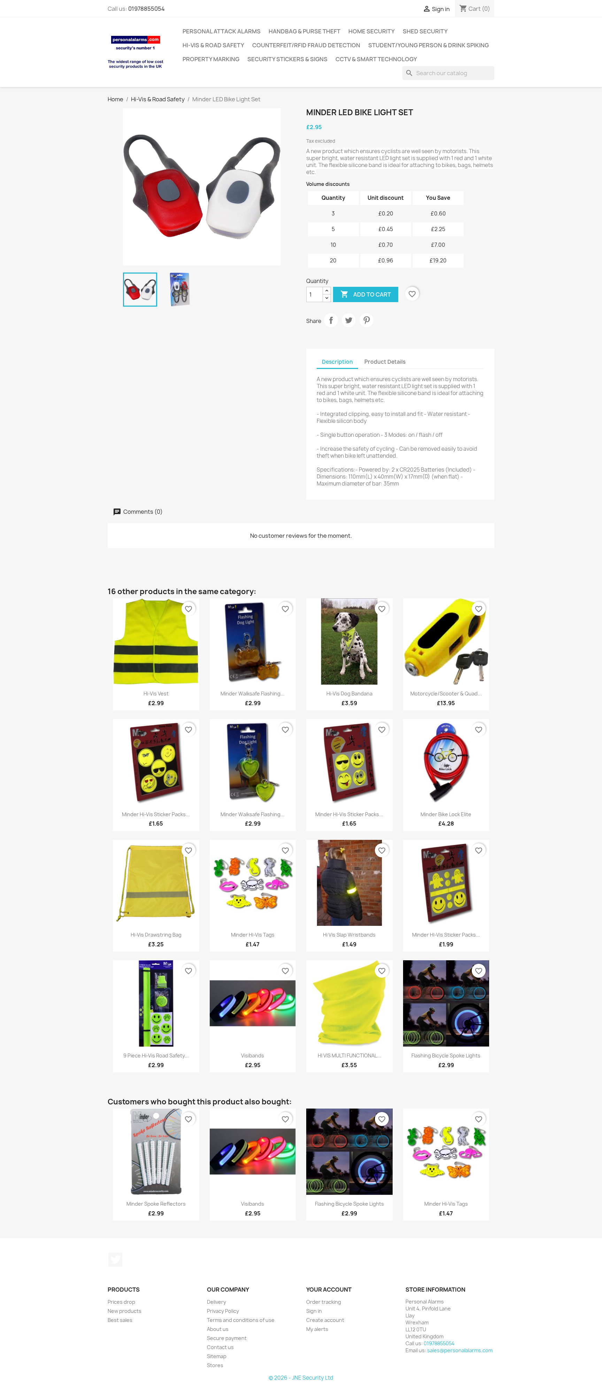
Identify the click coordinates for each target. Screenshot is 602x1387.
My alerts (317, 1329)
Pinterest (366, 320)
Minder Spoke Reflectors (156, 1203)
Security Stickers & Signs (287, 59)
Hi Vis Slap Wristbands (349, 934)
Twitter (115, 1260)
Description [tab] (337, 361)
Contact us (220, 1347)
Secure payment (227, 1338)
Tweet (349, 320)
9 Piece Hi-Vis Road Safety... (156, 1055)
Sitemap (216, 1356)
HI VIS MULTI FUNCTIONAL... (349, 1055)
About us (218, 1329)
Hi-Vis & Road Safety (213, 45)
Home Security (371, 31)
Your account (329, 1289)
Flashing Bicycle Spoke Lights (445, 1055)
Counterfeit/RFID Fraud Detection (306, 45)
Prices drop (121, 1302)
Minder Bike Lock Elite (445, 814)
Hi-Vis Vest (156, 693)
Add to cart (365, 294)
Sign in (314, 1311)
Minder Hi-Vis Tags (253, 934)
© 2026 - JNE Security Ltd (301, 1377)
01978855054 (146, 9)
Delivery (216, 1302)
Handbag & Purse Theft (304, 31)
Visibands (252, 1055)
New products (124, 1311)
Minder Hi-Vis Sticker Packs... (156, 814)
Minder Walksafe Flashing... (253, 693)
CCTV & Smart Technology (376, 59)
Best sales (120, 1320)
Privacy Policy (223, 1311)
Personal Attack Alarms (222, 31)
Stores (215, 1365)
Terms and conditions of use (241, 1320)
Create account (325, 1320)
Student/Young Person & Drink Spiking (428, 45)
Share (331, 320)
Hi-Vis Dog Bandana (349, 693)
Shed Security (425, 31)
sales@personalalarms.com (460, 1350)
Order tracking (323, 1302)
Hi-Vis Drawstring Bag (156, 934)
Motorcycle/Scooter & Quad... (446, 693)
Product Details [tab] (385, 361)
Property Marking (211, 59)
